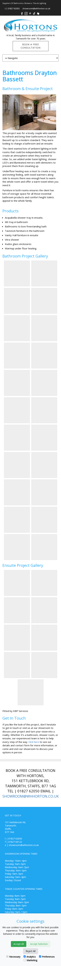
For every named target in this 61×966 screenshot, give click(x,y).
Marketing (32, 960)
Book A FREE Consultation (31, 46)
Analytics (31, 956)
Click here (33, 742)
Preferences (48, 956)
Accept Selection (39, 943)
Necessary (14, 956)
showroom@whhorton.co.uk (36, 8)
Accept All (19, 943)
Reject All (30, 951)
